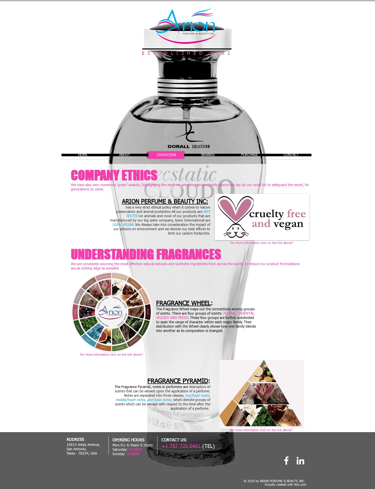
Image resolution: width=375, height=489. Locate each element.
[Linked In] (300, 460)
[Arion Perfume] (286, 460)
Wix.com (300, 484)
